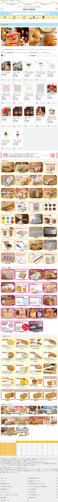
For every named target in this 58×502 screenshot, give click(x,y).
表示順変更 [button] (33, 55)
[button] (1, 9)
